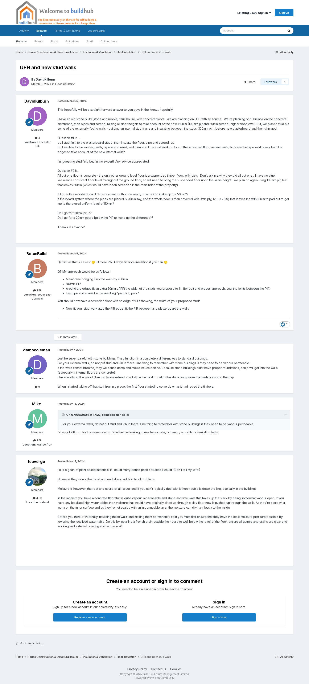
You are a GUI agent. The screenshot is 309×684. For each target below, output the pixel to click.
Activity (24, 30)
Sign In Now (219, 617)
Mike (36, 404)
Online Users (108, 41)
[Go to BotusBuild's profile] (37, 268)
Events (38, 41)
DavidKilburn (45, 79)
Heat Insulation (65, 84)
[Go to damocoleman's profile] (37, 364)
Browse (41, 30)
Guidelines (72, 41)
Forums (21, 41)
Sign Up (284, 12)
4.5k (39, 498)
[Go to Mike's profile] (37, 418)
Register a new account (89, 617)
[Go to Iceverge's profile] (37, 476)
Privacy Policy (137, 669)
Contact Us (158, 669)
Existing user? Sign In (253, 12)
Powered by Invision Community (154, 677)
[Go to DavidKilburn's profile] (24, 81)
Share (250, 81)
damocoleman (36, 350)
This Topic (272, 30)
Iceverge (36, 461)
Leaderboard (96, 30)
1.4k (39, 290)
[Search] (288, 30)
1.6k (39, 440)
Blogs (54, 41)
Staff (90, 41)
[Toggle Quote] (64, 414)
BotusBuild (36, 253)
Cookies (176, 669)
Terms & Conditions (67, 30)
